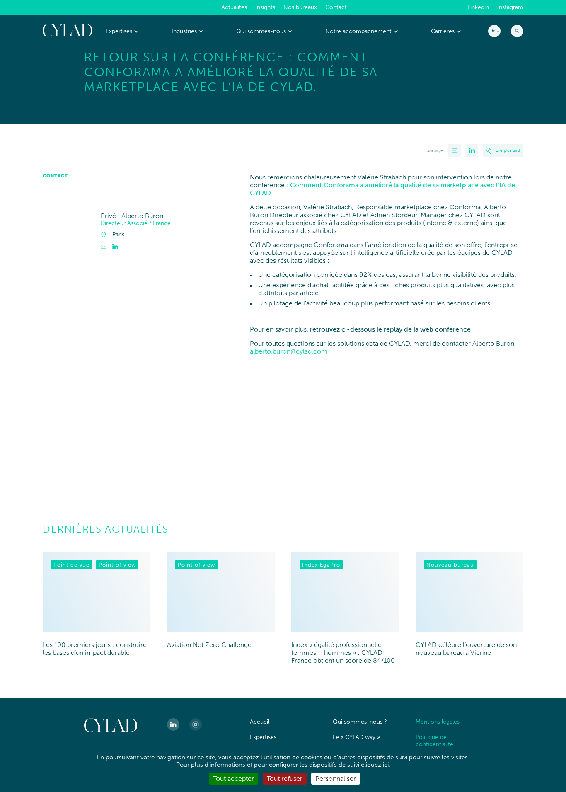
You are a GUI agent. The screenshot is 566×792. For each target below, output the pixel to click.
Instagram (510, 7)
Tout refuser (284, 778)
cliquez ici (375, 764)
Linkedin (478, 7)
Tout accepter (233, 778)
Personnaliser (335, 778)
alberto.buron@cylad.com (288, 351)
